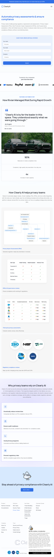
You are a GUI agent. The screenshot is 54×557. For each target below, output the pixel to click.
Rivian (37, 508)
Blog (2, 532)
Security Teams (16, 508)
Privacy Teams (16, 510)
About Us (3, 525)
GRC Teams (15, 505)
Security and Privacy (18, 525)
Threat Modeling (28, 505)
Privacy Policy (16, 527)
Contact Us (4, 530)
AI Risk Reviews (28, 508)
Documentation (5, 508)
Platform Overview (5, 505)
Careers (3, 527)
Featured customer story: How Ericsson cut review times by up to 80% (27, 1)
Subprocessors (16, 530)
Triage (25, 518)
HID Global (38, 510)
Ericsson (38, 505)
